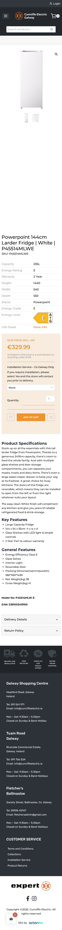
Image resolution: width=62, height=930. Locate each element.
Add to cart (31, 417)
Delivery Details (15, 619)
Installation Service (19, 859)
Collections (14, 854)
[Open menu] (5, 16)
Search (53, 30)
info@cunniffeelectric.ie (28, 708)
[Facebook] (27, 898)
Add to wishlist (12, 418)
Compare (53, 417)
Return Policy (14, 630)
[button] (56, 54)
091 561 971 (17, 704)
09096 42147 (18, 810)
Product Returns (17, 865)
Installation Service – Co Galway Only (30, 367)
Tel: (8, 759)
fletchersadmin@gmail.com (30, 814)
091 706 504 (18, 759)
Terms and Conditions (20, 848)
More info (40, 327)
